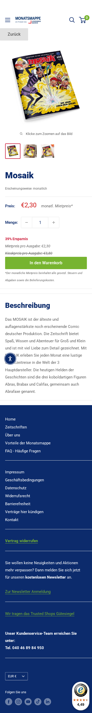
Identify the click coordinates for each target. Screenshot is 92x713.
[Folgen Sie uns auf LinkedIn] (47, 701)
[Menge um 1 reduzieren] (26, 222)
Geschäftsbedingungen (24, 480)
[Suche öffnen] (72, 20)
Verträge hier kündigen (24, 512)
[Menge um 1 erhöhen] (53, 222)
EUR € (12, 676)
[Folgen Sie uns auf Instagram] (18, 701)
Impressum (14, 472)
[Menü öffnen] (7, 20)
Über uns (12, 435)
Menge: (11, 222)
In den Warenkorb (46, 262)
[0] (82, 20)
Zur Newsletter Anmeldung (28, 591)
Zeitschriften (16, 427)
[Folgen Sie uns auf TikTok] (37, 701)
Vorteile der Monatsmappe (28, 443)
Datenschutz (15, 488)
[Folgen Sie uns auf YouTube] (28, 701)
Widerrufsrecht (17, 496)
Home (10, 419)
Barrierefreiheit (17, 504)
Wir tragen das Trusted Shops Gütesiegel (39, 613)
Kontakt (11, 519)
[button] (10, 359)
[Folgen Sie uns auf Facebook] (8, 701)
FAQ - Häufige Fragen (23, 451)
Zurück (14, 34)
